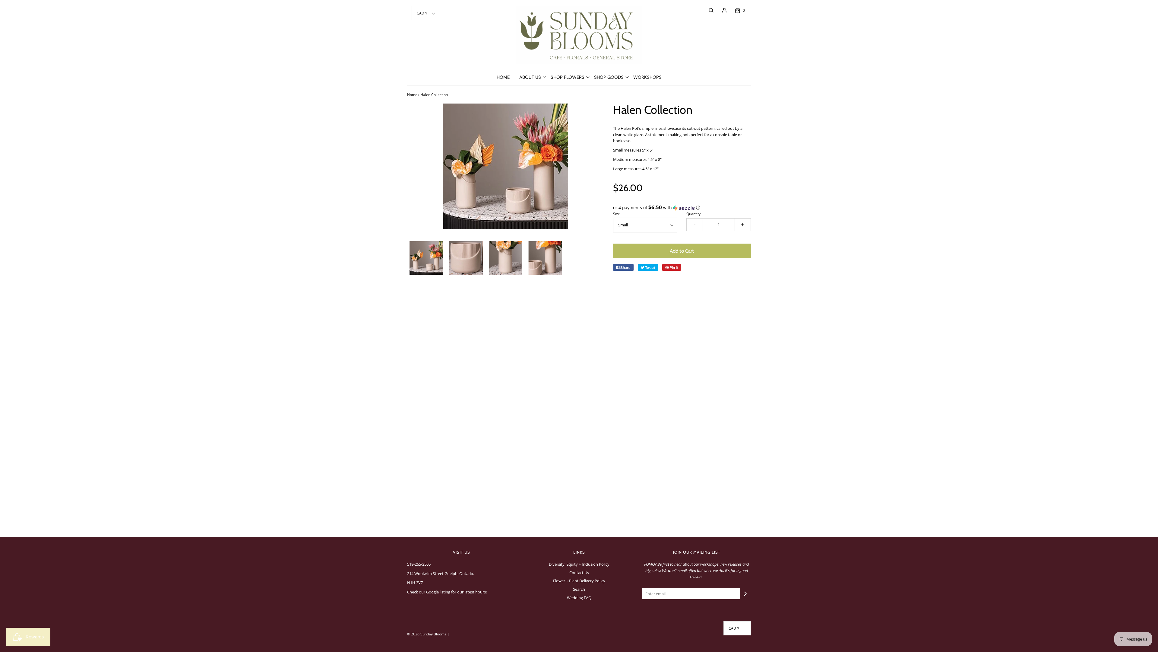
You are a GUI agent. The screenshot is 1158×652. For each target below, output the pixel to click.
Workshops (647, 77)
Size (616, 213)
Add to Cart (682, 251)
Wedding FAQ (579, 597)
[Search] (708, 10)
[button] (425, 13)
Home (503, 77)
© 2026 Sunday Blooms (426, 634)
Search (579, 589)
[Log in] (721, 10)
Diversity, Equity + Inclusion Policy (579, 564)
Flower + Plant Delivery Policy (579, 580)
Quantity (693, 213)
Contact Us (579, 572)
